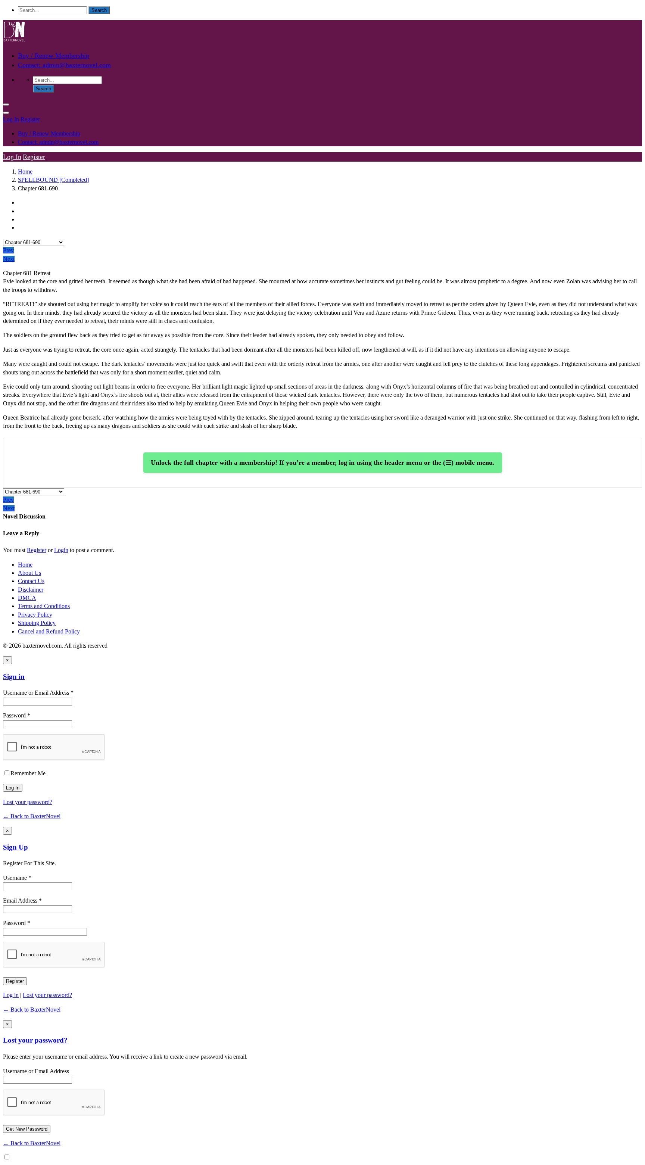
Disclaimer (30, 589)
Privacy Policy (35, 614)
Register (30, 119)
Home (25, 171)
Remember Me (28, 773)
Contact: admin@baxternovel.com (64, 65)
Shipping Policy (37, 623)
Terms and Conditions (44, 606)
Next (9, 259)
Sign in (14, 676)
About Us (29, 573)
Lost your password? (27, 802)
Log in (11, 995)
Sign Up (15, 847)
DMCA (27, 598)
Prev (8, 250)
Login (61, 550)
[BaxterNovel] (14, 40)
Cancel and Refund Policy (49, 631)
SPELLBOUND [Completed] (53, 180)
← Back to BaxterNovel (31, 816)
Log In (11, 119)
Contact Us (31, 581)
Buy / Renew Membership (53, 55)
